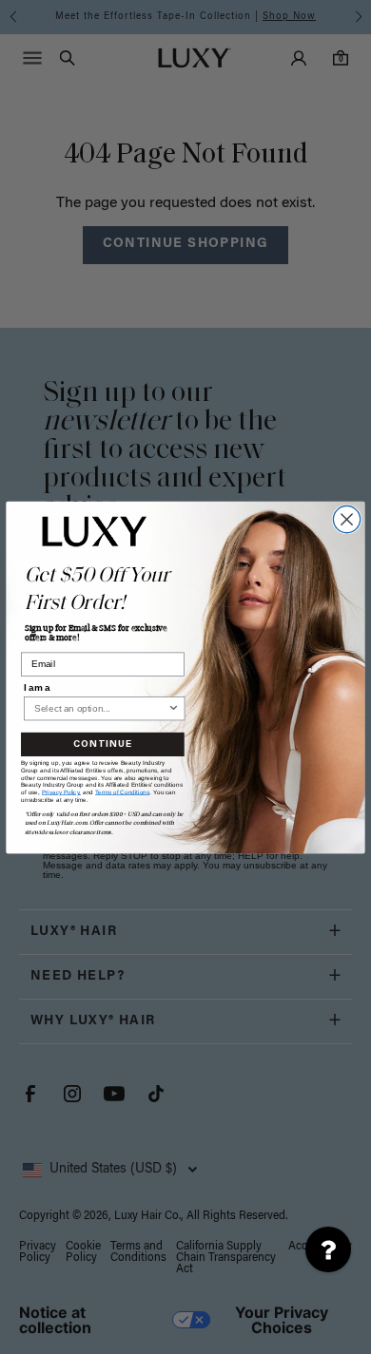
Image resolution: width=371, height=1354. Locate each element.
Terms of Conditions (122, 792)
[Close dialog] (346, 518)
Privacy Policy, (61, 792)
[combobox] (100, 707)
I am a (37, 686)
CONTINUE (102, 744)
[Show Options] (173, 707)
